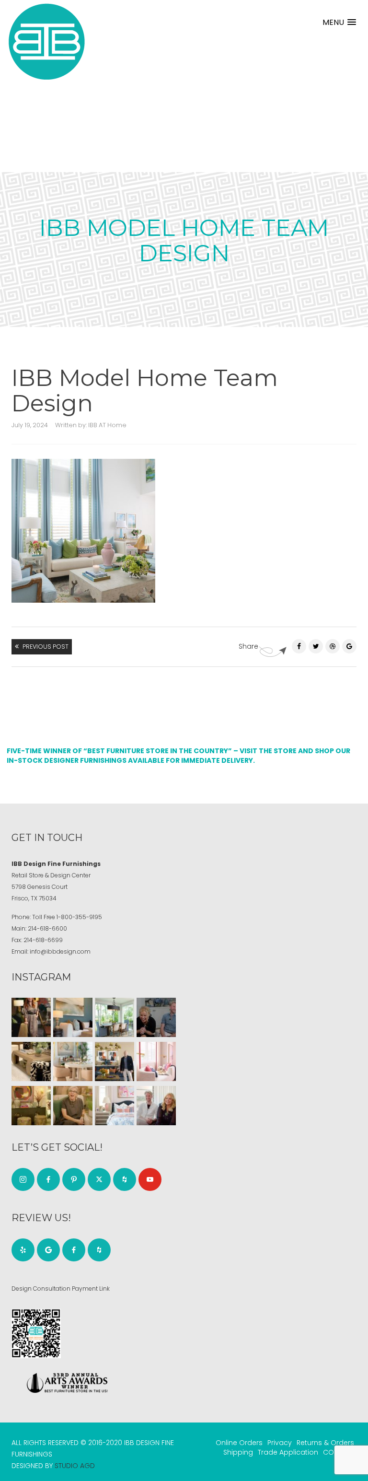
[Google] (48, 1249)
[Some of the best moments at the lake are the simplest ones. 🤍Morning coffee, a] (114, 1017)
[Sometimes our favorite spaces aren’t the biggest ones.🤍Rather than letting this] (156, 1061)
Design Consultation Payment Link (61, 1288)
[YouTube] (149, 1179)
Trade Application (288, 1452)
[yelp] (23, 1249)
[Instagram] (23, 1179)
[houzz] (124, 1179)
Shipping (238, 1452)
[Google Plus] (349, 646)
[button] (339, 22)
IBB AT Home (107, 425)
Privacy (279, 1442)
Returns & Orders (325, 1442)
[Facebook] (299, 646)
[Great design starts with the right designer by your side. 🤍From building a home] (72, 1061)
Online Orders (239, 1442)
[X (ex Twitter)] (99, 1179)
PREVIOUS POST (46, 646)
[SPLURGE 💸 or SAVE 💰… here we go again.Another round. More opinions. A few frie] (156, 1105)
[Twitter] (316, 646)
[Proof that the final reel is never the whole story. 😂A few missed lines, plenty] (156, 1017)
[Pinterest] (332, 646)
